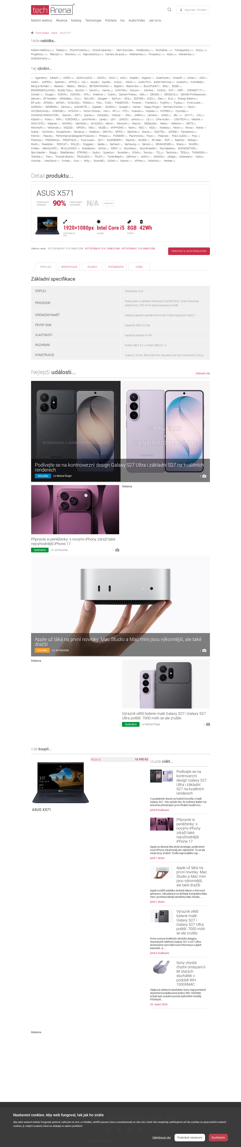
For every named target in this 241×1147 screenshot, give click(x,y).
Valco (199, 156)
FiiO (99, 102)
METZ (191, 123)
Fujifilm (166, 102)
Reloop (193, 140)
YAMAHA (155, 160)
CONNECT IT (196, 90)
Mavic (110, 123)
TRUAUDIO (84, 156)
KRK (59, 119)
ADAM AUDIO (85, 77)
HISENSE (59, 111)
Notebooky (145, 50)
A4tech (55, 77)
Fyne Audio (195, 102)
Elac (162, 98)
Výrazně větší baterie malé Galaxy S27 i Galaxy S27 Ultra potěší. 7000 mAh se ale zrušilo (164, 715)
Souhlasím (218, 1137)
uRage (172, 156)
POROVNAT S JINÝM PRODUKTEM (189, 251)
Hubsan (152, 111)
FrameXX (151, 102)
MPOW (81, 127)
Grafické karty (41, 58)
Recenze (61, 20)
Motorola (55, 127)
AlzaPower (163, 77)
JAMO (166, 115)
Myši (172, 54)
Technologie (93, 20)
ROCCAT (63, 144)
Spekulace (40, 549)
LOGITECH (182, 119)
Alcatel (135, 77)
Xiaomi (126, 160)
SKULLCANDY (70, 148)
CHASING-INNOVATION (45, 115)
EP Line (36, 102)
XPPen (140, 160)
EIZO (151, 98)
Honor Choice (92, 111)
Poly (196, 135)
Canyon (136, 90)
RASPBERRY (115, 140)
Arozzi (119, 81)
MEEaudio (151, 123)
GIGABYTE (82, 106)
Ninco (189, 127)
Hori (107, 111)
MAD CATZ (38, 123)
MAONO (68, 123)
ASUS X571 (65, 33)
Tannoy (148, 152)
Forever (137, 102)
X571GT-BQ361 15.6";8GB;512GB (138, 248)
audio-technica (164, 81)
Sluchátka (164, 50)
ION (128, 115)
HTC (126, 111)
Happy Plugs (152, 106)
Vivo (77, 160)
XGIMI (113, 160)
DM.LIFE (90, 98)
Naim (132, 127)
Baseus (59, 86)
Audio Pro (145, 81)
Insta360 (103, 115)
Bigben (119, 86)
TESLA (185, 152)
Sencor (148, 144)
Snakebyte (89, 148)
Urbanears (186, 156)
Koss (49, 119)
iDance (67, 115)
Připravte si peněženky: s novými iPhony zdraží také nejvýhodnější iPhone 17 (188, 830)
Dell (144, 94)
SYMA (136, 152)
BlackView (134, 86)
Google (125, 106)
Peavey (48, 135)
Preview (42, 650)
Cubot (112, 94)
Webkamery (138, 54)
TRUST (100, 156)
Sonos (103, 148)
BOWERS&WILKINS (43, 90)
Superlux (109, 152)
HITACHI (75, 111)
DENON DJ (171, 94)
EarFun (117, 98)
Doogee (104, 98)
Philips (105, 135)
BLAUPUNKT (152, 86)
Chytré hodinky (80, 50)
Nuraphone (64, 131)
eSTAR (61, 102)
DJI (78, 98)
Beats (71, 86)
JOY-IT (189, 115)
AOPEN (47, 81)
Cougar (50, 94)
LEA (113, 119)
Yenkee (169, 160)
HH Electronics (40, 111)
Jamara (153, 115)
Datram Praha (128, 94)
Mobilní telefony (41, 20)
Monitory (73, 54)
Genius (66, 106)
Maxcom (123, 123)
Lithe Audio (164, 119)
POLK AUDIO (181, 135)
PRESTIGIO (71, 140)
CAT (172, 90)
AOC (203, 77)
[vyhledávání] (169, 10)
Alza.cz (96, 759)
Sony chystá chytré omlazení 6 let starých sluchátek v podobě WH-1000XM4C (190, 973)
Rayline (131, 140)
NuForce (48, 131)
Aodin (35, 81)
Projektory (39, 54)
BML (166, 86)
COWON (76, 94)
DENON (156, 94)
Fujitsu (179, 102)
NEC (143, 127)
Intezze (118, 115)
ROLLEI (76, 144)
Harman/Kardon (174, 106)
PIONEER (120, 135)
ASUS (54, 33)
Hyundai (182, 111)
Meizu (164, 123)
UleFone (132, 156)
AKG (124, 77)
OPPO (120, 131)
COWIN (63, 94)
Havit (192, 106)
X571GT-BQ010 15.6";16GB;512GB (102, 248)
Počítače (111, 20)
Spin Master (39, 152)
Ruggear (89, 144)
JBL (177, 115)
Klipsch (37, 119)
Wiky (88, 160)
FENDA (89, 102)
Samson (116, 144)
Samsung (132, 144)
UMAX (146, 156)
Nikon (178, 127)
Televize (56, 54)
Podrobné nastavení (189, 1137)
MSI (93, 127)
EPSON (49, 102)
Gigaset (97, 106)
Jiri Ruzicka (61, 549)
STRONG (84, 152)
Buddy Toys (66, 90)
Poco (151, 135)
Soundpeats (168, 148)
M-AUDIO (97, 123)
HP (116, 111)
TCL (160, 152)
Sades (102, 144)
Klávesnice (187, 54)
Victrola (36, 160)
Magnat (54, 123)
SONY (116, 148)
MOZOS (69, 127)
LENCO (124, 119)
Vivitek (67, 160)
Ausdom (182, 81)
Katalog (76, 20)
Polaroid (164, 135)
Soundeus (131, 148)
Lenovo (137, 119)
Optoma (133, 131)
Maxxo (137, 123)
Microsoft (38, 127)
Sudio (96, 152)
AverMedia (197, 81)
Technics (172, 152)
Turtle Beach (116, 156)
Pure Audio (88, 140)
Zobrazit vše (203, 373)
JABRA (140, 115)
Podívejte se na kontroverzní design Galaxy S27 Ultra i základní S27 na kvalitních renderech (119, 467)
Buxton (81, 90)
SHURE (194, 144)
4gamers (41, 77)
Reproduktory (93, 54)
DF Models (50, 98)
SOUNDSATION (188, 148)
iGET (78, 115)
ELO (172, 98)
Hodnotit (108, 203)
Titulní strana (42, 33)
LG (150, 119)
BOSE (177, 86)
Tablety (62, 50)
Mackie (197, 119)
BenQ (83, 86)
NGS (153, 127)
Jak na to (155, 20)
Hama (137, 106)
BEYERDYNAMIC (100, 86)
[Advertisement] (166, 514)
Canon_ (107, 90)
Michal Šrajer (64, 475)
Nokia (201, 127)
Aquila (95, 81)
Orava (147, 131)
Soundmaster (149, 148)
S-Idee (35, 148)
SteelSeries (67, 152)
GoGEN (111, 106)
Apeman (61, 81)
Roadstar (48, 144)
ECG (128, 98)
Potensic (37, 140)
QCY (101, 140)
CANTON (121, 90)
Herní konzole (125, 50)
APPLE (74, 81)
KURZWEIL (72, 119)
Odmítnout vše (162, 1137)
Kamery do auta (116, 54)
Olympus (80, 131)
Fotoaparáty (184, 50)
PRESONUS (53, 140)
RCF (169, 140)
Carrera (149, 90)
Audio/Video (137, 20)
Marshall (82, 123)
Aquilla (107, 81)
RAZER (144, 140)
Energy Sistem (188, 98)
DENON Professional (194, 94)
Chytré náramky (103, 50)
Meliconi (177, 123)
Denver (36, 98)
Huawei (138, 111)
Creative (99, 94)
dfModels (66, 98)
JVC (200, 115)
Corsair (37, 94)
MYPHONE (119, 127)
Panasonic (189, 131)
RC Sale (157, 140)
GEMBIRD (52, 106)
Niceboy (165, 127)
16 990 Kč (141, 759)
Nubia (35, 131)
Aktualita (43, 475)
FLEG (109, 102)
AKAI (113, 77)
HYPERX (167, 111)
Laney (103, 119)
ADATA (102, 77)
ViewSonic (52, 160)
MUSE (103, 127)
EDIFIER (139, 98)
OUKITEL (160, 131)
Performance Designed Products (76, 135)
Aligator (148, 77)
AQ (85, 81)
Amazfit (179, 77)
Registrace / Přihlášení (196, 10)
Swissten (123, 152)
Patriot (36, 135)
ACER (68, 77)
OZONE (174, 131)
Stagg (53, 152)
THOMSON (200, 152)
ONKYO (108, 131)
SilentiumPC (50, 148)
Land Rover (89, 119)
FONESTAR (122, 102)
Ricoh (35, 144)
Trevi (49, 156)
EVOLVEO (74, 102)
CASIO (162, 90)
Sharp (181, 144)
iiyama (89, 115)
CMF (181, 90)
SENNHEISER (165, 144)
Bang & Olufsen (41, 86)
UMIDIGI (159, 156)
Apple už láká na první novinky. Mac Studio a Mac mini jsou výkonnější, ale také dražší (118, 641)
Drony (201, 50)
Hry (122, 20)
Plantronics (137, 135)
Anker (192, 77)
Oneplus (95, 131)
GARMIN (37, 106)
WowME (100, 160)
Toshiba (37, 156)
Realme (180, 140)
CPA (87, 94)
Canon (94, 90)
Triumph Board (65, 156)
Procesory (157, 54)
